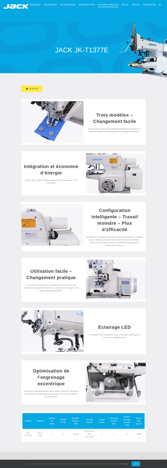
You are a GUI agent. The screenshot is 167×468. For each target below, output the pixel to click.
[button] (160, 5)
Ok (136, 464)
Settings (125, 464)
